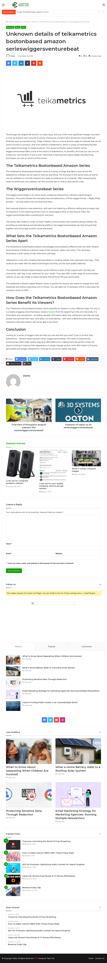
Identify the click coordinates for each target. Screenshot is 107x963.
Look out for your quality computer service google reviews (51, 486)
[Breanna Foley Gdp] (13, 891)
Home (10, 22)
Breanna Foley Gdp (31, 887)
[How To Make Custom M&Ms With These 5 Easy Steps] (13, 856)
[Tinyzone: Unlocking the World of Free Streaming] (13, 845)
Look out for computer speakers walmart (17, 482)
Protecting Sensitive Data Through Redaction (44, 679)
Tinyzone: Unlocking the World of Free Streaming (46, 841)
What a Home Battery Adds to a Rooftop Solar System (48, 668)
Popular (51, 646)
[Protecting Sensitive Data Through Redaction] (13, 683)
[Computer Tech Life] (20, 5)
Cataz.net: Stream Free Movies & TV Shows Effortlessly (48, 876)
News (17, 27)
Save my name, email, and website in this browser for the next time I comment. (41, 563)
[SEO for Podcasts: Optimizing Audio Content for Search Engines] (13, 868)
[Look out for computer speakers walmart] (20, 464)
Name (9, 544)
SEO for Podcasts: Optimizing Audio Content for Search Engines (53, 864)
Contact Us (99, 958)
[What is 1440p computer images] (86, 458)
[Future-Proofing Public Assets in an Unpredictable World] (13, 706)
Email (9, 553)
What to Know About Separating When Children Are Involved (52, 656)
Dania (13, 56)
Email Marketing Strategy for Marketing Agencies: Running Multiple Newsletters (60, 691)
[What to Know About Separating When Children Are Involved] (13, 660)
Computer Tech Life (46, 958)
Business (18, 22)
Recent (18, 646)
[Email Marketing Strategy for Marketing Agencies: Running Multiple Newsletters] (13, 694)
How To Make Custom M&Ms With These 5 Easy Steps (48, 853)
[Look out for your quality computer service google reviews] (53, 465)
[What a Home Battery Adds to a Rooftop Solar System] (13, 671)
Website (58, 553)
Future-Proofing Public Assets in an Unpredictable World (40, 12)
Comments (87, 646)
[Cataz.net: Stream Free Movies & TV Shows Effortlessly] (13, 879)
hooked (51, 312)
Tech (23, 27)
